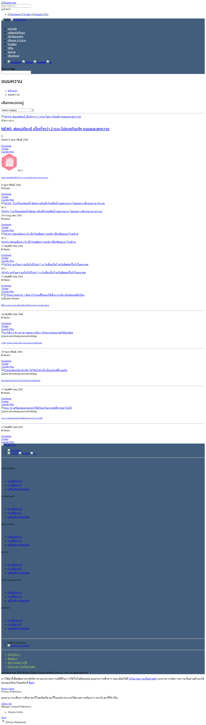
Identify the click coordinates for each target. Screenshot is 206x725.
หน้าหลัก (12, 29)
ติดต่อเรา (13, 658)
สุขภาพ (12, 52)
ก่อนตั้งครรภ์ (15, 481)
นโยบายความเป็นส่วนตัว (21, 666)
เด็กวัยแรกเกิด (15, 36)
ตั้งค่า (32, 682)
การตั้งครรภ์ (15, 485)
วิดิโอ (10, 48)
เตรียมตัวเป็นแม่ (16, 33)
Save (3, 717)
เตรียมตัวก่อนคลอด (18, 489)
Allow (11, 688)
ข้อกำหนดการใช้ (17, 662)
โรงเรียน (12, 44)
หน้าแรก (12, 90)
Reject (4, 688)
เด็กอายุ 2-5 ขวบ (17, 40)
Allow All (6, 703)
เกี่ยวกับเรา (13, 56)
